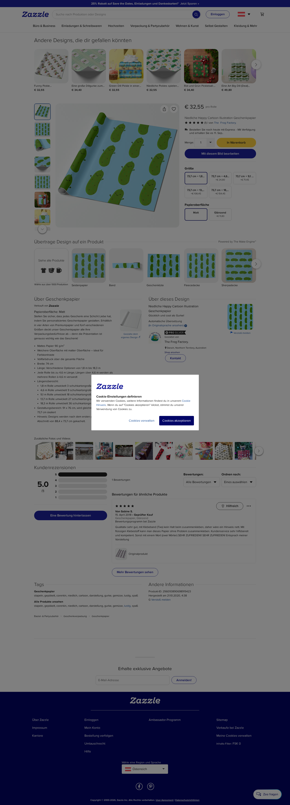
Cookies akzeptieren (176, 421)
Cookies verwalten (141, 421)
